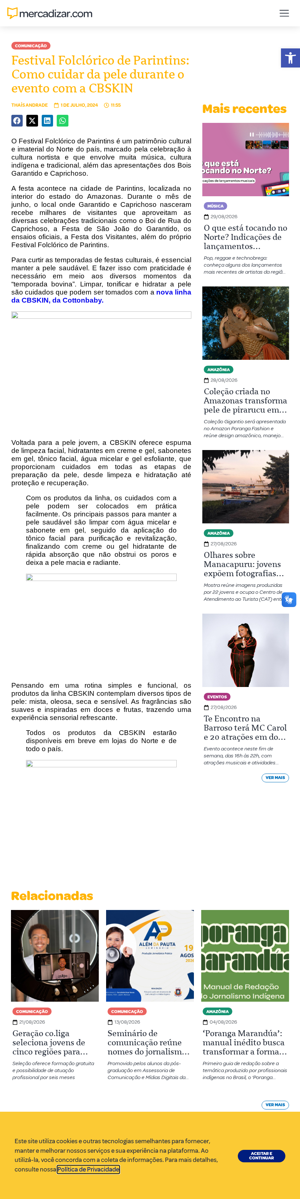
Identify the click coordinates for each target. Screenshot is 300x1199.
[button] (290, 57)
